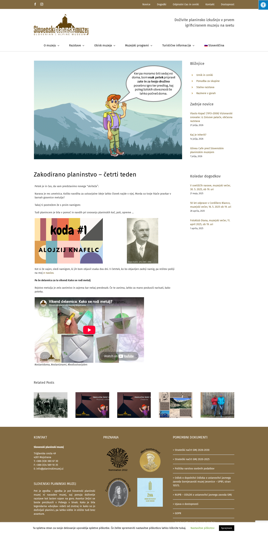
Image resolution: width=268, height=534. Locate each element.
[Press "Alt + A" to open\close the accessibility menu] (263, 5)
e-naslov (48, 272)
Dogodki (161, 4)
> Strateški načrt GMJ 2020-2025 (191, 459)
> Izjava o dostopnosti (185, 504)
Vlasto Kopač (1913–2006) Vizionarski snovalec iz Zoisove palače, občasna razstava (211, 117)
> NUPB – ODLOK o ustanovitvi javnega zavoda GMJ (202, 494)
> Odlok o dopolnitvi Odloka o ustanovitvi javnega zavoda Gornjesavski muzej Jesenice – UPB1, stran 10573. (202, 481)
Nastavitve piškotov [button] (202, 528)
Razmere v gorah (206, 93)
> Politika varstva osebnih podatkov (193, 468)
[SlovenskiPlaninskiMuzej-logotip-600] (61, 14)
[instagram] (41, 4)
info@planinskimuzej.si (49, 468)
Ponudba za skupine (208, 81)
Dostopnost (227, 4)
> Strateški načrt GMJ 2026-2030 (191, 450)
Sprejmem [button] (226, 528)
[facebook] (35, 4)
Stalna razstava (205, 87)
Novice (146, 4)
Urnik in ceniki (204, 75)
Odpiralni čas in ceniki (186, 4)
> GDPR (177, 513)
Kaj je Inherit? (198, 134)
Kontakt (209, 4)
